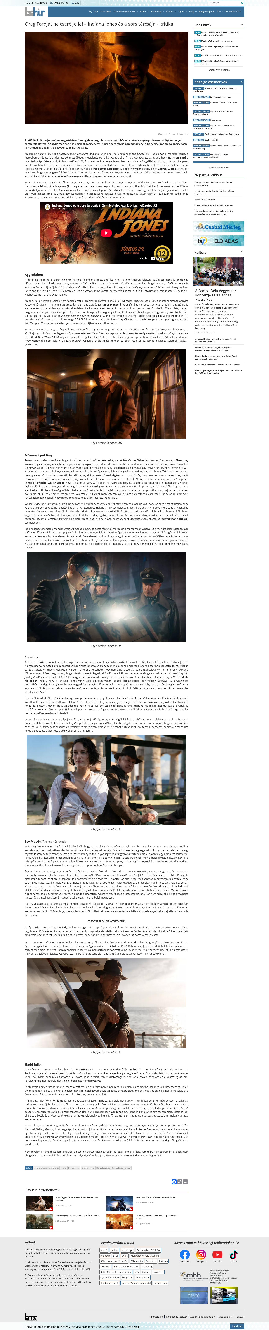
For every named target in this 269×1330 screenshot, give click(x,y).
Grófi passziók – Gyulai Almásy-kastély (222, 134)
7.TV (76, 2)
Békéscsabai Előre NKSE (126, 1266)
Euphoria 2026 (211, 140)
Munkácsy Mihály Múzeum (145, 1255)
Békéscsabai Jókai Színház (113, 1261)
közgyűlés (127, 1277)
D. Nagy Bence (182, 134)
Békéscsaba (137, 1261)
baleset (146, 1272)
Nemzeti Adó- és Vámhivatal (136, 1282)
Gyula (125, 1255)
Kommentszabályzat (176, 1316)
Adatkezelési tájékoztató (202, 1316)
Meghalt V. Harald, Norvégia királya (216, 41)
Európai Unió (161, 1282)
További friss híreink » (218, 69)
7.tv (219, 11)
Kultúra (170, 11)
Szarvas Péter (143, 1277)
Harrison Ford (73, 1168)
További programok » (218, 167)
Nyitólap (93, 11)
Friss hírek (105, 11)
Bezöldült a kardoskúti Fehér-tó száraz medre (221, 55)
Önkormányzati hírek (125, 11)
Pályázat (240, 1316)
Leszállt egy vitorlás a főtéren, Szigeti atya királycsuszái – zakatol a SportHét (216, 33)
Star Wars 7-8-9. (48, 337)
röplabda (105, 1255)
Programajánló (206, 11)
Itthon (143, 11)
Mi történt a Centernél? (204, 199)
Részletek (133, 1327)
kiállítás (114, 1250)
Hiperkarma (215, 120)
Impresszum (156, 1316)
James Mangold (88, 1168)
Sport (182, 11)
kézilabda (105, 1266)
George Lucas (117, 1168)
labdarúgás (128, 1250)
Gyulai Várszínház (109, 1277)
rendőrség (147, 1266)
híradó (103, 1250)
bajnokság (158, 1272)
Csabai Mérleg (60, 2)
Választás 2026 (233, 11)
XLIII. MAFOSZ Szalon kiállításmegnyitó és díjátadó (211, 155)
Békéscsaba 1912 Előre (148, 1250)
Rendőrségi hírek (109, 1282)
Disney (128, 1168)
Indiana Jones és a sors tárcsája (46, 1168)
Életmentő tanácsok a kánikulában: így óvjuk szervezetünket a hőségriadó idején (214, 212)
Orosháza (151, 1261)
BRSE (115, 1255)
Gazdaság (156, 11)
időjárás (163, 1261)
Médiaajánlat (225, 1316)
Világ (192, 11)
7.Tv (137, 1272)
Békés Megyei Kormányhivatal (116, 1272)
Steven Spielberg (103, 1168)
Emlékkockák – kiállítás (220, 97)
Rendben (237, 1326)
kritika (63, 1168)
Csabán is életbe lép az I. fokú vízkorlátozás (213, 205)
